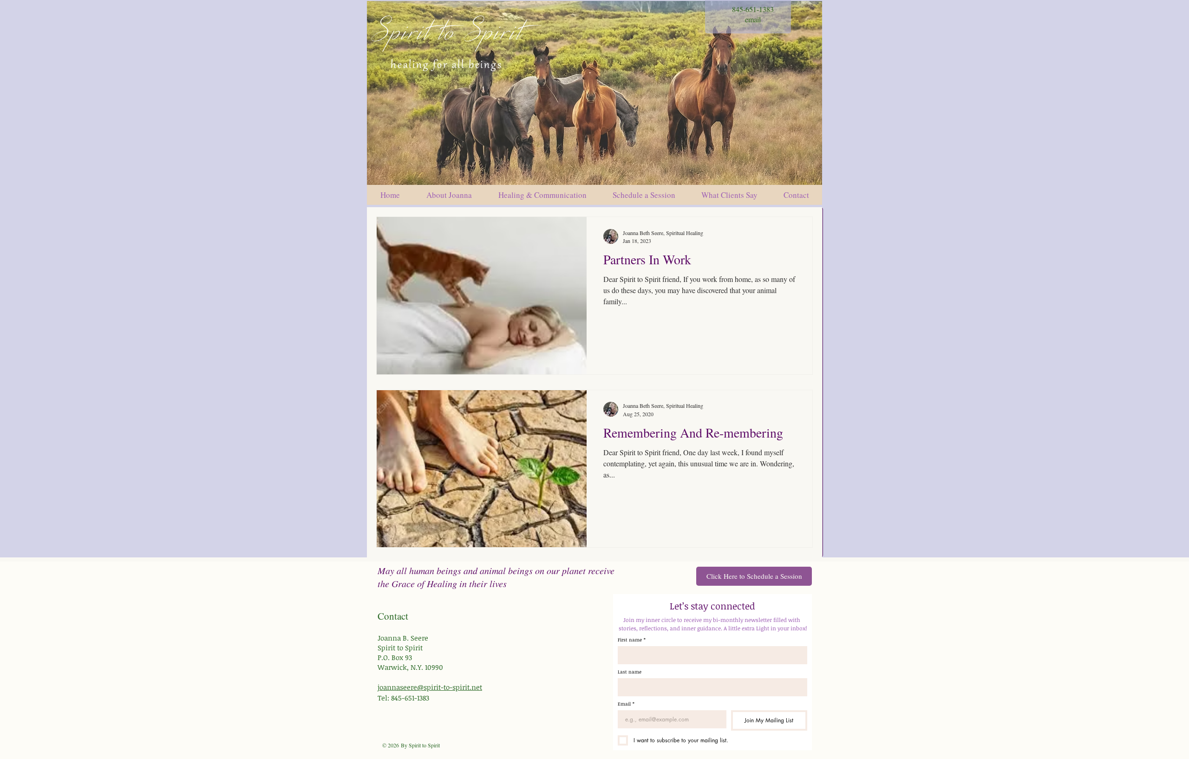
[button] (644, 195)
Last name (629, 671)
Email (626, 704)
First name (632, 639)
